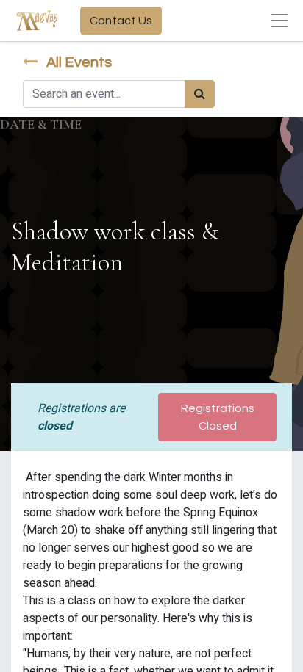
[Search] (200, 94)
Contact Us (121, 20)
